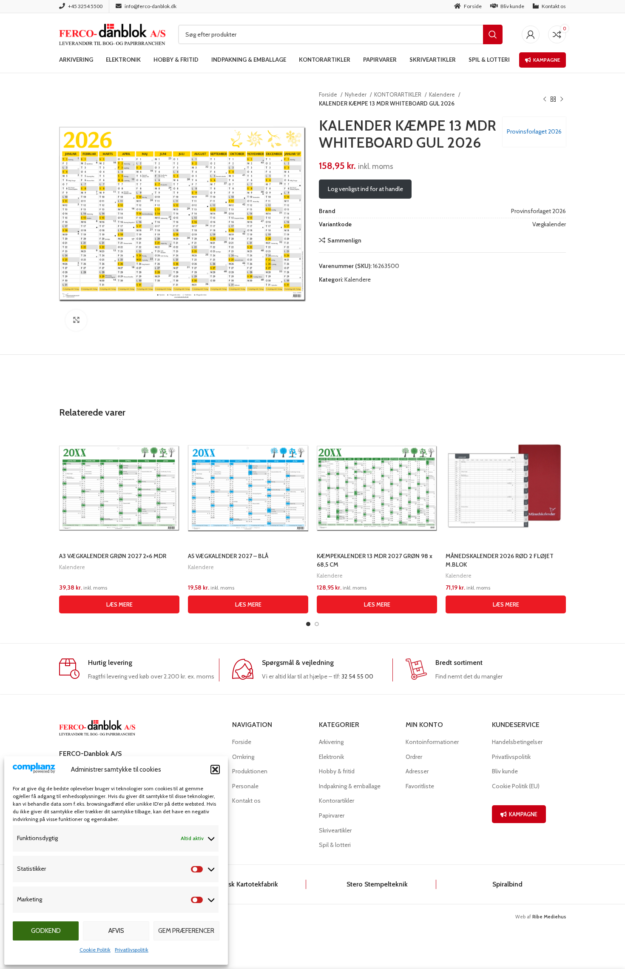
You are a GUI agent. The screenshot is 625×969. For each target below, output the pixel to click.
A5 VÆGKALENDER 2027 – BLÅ (228, 556)
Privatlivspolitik (131, 949)
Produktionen (249, 771)
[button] (215, 769)
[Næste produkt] (561, 99)
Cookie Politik (95, 949)
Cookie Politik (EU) (516, 786)
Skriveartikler (335, 830)
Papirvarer (331, 815)
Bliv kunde (505, 771)
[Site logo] (112, 33)
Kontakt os (246, 800)
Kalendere (442, 94)
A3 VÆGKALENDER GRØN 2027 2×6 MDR (112, 556)
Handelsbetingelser (517, 742)
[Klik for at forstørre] (76, 320)
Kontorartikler (336, 800)
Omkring (243, 757)
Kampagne (546, 60)
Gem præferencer (186, 931)
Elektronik (331, 757)
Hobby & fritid (337, 771)
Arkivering (331, 742)
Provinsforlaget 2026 (534, 131)
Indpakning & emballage (350, 786)
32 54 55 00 (357, 676)
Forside (328, 94)
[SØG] (493, 34)
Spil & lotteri (335, 845)
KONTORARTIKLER (398, 94)
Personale (245, 786)
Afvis (116, 931)
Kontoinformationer (432, 742)
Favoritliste (420, 786)
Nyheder (356, 94)
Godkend (46, 931)
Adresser (417, 771)
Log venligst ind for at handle (365, 189)
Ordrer (414, 757)
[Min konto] (530, 34)
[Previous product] (544, 99)
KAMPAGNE (523, 814)
